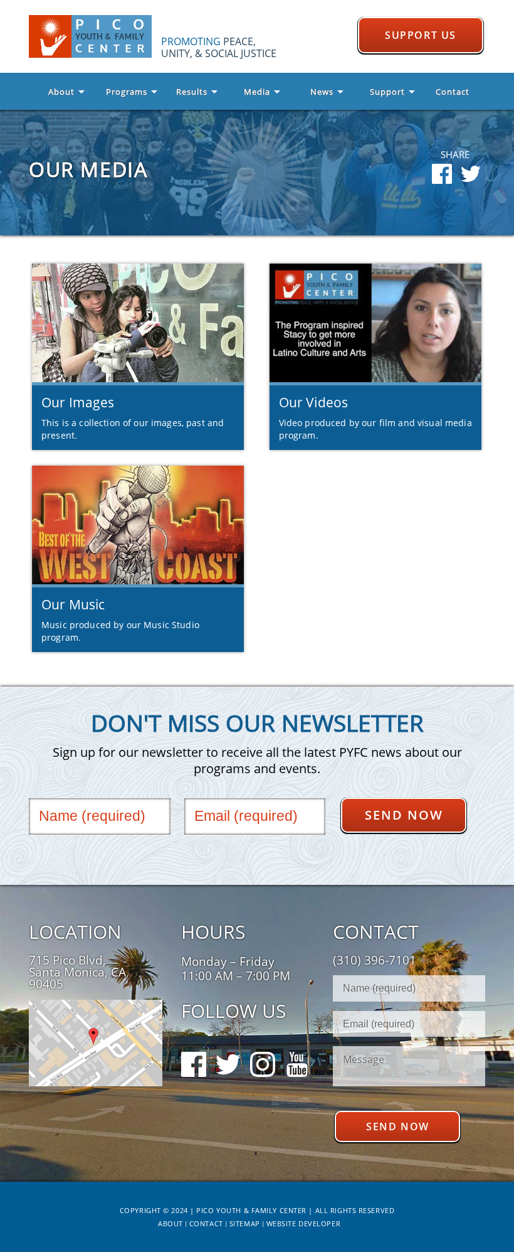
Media (257, 91)
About (61, 91)
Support (387, 91)
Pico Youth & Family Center (95, 36)
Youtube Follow (297, 1045)
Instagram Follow (262, 1045)
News (321, 91)
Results (191, 91)
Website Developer (303, 1223)
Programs (126, 91)
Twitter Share (471, 174)
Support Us (420, 35)
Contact (452, 91)
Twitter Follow (228, 1045)
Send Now (404, 814)
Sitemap (244, 1223)
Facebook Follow (193, 1045)
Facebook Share (442, 174)
